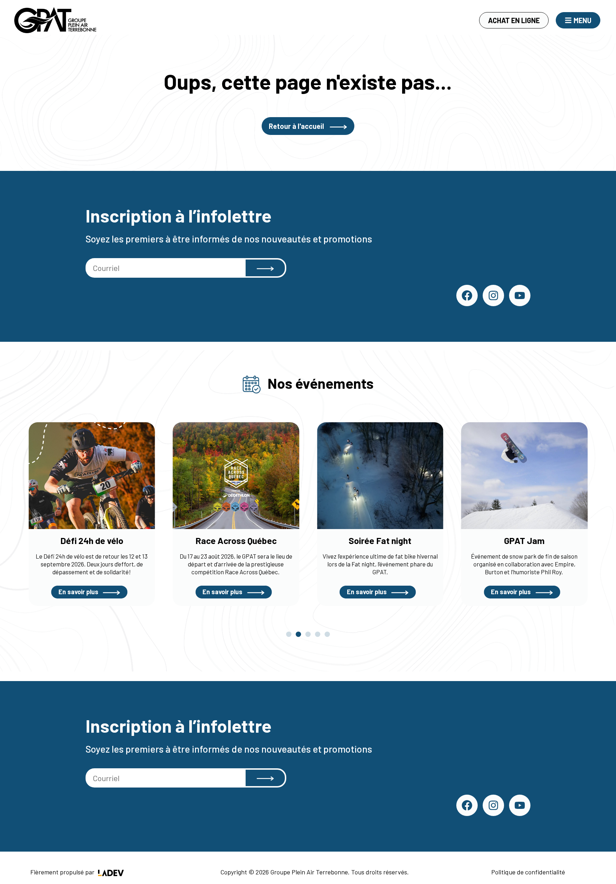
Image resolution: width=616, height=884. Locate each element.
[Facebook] (467, 295)
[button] (289, 634)
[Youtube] (519, 295)
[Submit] (265, 268)
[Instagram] (493, 295)
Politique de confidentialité (528, 872)
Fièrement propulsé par (63, 872)
